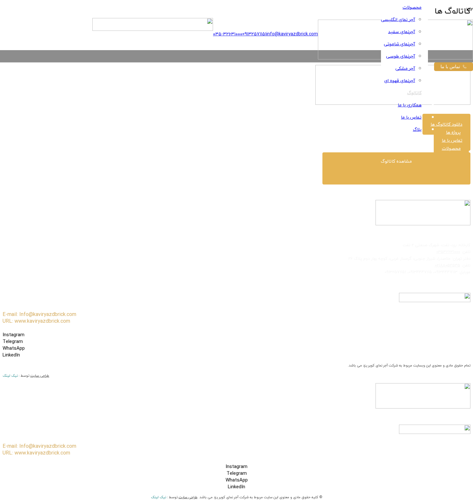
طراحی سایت (39, 376)
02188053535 (447, 265)
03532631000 (448, 251)
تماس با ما (450, 66)
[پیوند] (152, 29)
